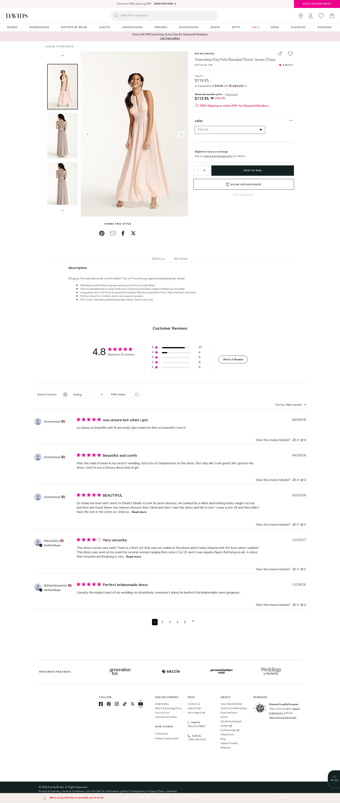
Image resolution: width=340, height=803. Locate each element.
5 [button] (185, 622)
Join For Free (163, 4)
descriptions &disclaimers (282, 717)
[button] (201, 170)
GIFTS (236, 27)
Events (224, 717)
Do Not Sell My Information (103, 791)
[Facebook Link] (101, 704)
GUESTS (104, 27)
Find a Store (161, 734)
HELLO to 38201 (197, 726)
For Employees (228, 730)
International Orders (166, 717)
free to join (231, 94)
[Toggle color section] (291, 120)
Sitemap (172, 791)
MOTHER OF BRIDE (74, 27)
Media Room (227, 735)
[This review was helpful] (294, 440)
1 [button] (155, 622)
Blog (223, 739)
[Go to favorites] (321, 16)
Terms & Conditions (73, 791)
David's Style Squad (231, 721)
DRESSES (161, 27)
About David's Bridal (231, 704)
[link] (101, 233)
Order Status (162, 704)
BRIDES (12, 27)
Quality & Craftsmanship (234, 708)
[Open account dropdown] (311, 16)
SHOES (215, 27)
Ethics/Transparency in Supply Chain (143, 791)
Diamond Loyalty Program (283, 704)
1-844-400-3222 (197, 739)
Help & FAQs (194, 708)
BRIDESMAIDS (39, 27)
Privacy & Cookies (49, 791)
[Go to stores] (301, 16)
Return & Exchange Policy (168, 708)
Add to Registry (243, 194)
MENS (275, 27)
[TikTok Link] (125, 704)
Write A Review (233, 359)
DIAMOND (325, 27)
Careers (224, 726)
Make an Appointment (167, 738)
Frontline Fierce (229, 713)
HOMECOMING (132, 27)
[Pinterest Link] (109, 704)
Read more (139, 512)
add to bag (253, 170)
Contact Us (194, 704)
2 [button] (162, 622)
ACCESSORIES (189, 27)
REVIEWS (181, 259)
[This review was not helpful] (301, 440)
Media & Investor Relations (229, 745)
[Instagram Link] (117, 704)
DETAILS (158, 259)
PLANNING (298, 27)
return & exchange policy (218, 156)
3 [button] (170, 622)
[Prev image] (62, 55)
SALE (255, 27)
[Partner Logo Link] (120, 671)
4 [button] (177, 622)
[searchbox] (48, 394)
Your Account (162, 713)
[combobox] (88, 394)
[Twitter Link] (133, 704)
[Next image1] (62, 210)
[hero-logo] (17, 16)
